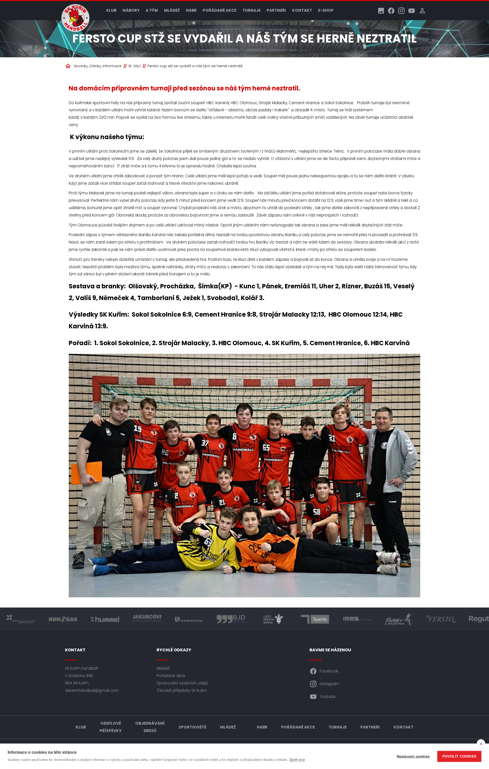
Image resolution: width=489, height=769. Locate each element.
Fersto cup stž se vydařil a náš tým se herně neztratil (194, 66)
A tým (152, 10)
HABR (191, 10)
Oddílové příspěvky (110, 727)
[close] (481, 743)
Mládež (172, 10)
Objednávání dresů (150, 727)
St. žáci (134, 66)
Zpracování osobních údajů (182, 683)
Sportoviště (192, 727)
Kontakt (302, 10)
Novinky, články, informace (97, 66)
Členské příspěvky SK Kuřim (182, 690)
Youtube (328, 696)
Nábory (131, 10)
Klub (111, 10)
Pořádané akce (219, 10)
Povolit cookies (459, 756)
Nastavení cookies (413, 756)
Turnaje (251, 10)
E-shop (326, 10)
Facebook (329, 671)
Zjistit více (297, 760)
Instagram (329, 683)
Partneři (276, 10)
